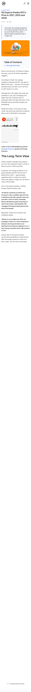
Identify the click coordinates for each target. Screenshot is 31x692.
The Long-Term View (13, 65)
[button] (28, 3)
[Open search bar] (24, 3)
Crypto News (5, 10)
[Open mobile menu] (28, 3)
